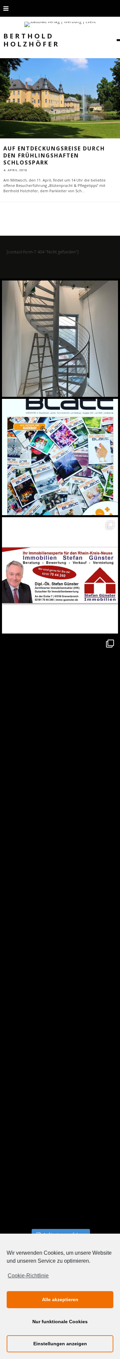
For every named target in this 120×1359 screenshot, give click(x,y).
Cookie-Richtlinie (28, 1275)
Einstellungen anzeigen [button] (60, 1343)
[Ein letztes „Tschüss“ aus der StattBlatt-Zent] (60, 457)
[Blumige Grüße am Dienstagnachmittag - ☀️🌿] (60, 1167)
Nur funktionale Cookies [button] (60, 1321)
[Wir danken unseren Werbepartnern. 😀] (60, 575)
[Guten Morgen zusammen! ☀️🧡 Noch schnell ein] (60, 1049)
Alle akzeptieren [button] (60, 1299)
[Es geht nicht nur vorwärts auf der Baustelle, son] (60, 338)
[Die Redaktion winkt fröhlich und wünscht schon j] (60, 930)
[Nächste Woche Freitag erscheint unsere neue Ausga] (60, 812)
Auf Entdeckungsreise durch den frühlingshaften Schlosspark (54, 155)
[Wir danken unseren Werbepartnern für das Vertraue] (60, 694)
